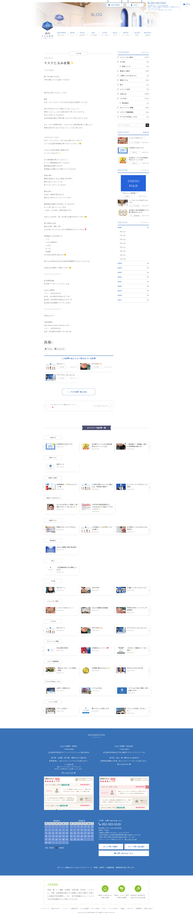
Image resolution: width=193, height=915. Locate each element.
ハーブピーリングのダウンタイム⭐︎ (138, 201)
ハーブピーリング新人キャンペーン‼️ (63, 406)
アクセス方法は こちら (128, 117)
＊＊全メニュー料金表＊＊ (129, 193)
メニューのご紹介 (126, 57)
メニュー (72, 34)
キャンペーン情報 (126, 107)
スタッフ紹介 (105, 34)
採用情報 (147, 34)
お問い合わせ (148, 908)
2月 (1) (123, 255)
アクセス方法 (97, 688)
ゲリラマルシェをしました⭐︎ (66, 375)
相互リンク (126, 66)
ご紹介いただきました (128, 75)
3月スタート (61, 588)
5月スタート (61, 364)
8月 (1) (123, 231)
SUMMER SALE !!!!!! (136, 148)
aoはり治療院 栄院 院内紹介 (67, 547)
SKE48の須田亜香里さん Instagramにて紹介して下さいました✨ (102, 507)
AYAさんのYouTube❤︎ (135, 668)
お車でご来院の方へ (64, 688)
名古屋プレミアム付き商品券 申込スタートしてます (138, 158)
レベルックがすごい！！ (137, 138)
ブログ (115, 34)
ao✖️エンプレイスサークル (137, 588)
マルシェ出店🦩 (62, 708)
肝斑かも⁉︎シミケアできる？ (66, 527)
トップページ (45, 908)
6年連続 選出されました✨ (101, 668)
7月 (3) (123, 235)
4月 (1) (123, 247)
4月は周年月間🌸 (63, 648)
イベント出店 (125, 89)
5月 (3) (123, 243)
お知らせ (123, 94)
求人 (121, 85)
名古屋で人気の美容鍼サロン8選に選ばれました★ (139, 211)
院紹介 (137, 34)
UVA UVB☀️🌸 (96, 364)
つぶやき (61, 367)
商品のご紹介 (125, 71)
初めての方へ (61, 34)
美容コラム (124, 80)
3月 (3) (123, 251)
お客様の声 (82, 34)
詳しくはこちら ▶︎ (69, 773)
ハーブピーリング (100, 406)
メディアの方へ (126, 34)
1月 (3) (123, 259)
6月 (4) (123, 239)
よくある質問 (93, 34)
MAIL (188, 4)
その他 (122, 62)
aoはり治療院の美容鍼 (100, 608)
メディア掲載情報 (126, 112)
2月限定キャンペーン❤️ (100, 648)
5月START (96, 588)
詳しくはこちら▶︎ (167, 9)
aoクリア (130, 908)
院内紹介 (125, 103)
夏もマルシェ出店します (100, 708)
